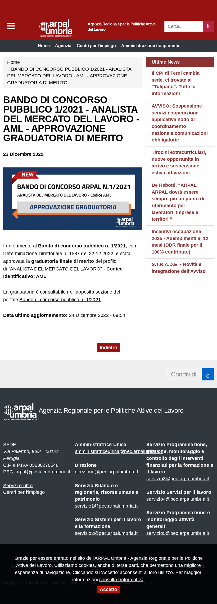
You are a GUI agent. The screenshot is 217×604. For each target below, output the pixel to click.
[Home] (46, 27)
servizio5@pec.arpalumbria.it (177, 533)
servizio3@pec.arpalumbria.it (177, 478)
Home (13, 62)
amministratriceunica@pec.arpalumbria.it (119, 451)
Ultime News (166, 62)
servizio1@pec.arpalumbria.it (106, 506)
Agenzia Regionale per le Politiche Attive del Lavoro (121, 27)
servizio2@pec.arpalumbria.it (106, 533)
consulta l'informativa (121, 579)
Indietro (108, 347)
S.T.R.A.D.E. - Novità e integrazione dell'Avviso (179, 268)
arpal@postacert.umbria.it (43, 471)
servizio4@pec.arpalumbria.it (177, 499)
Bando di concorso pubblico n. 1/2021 (60, 299)
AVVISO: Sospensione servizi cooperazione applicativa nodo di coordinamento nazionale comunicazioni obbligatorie (180, 123)
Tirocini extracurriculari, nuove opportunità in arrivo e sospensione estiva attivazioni (179, 162)
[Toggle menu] (10, 26)
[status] (208, 26)
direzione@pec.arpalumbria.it (106, 471)
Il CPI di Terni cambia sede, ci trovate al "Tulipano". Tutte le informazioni (176, 83)
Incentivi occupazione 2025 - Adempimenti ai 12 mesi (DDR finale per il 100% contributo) (180, 242)
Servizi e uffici (18, 485)
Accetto (108, 589)
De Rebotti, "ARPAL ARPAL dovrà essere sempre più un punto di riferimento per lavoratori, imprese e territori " (178, 202)
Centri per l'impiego (24, 492)
